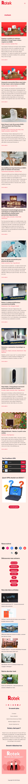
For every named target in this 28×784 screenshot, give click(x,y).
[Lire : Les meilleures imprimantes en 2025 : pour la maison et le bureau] (14, 158)
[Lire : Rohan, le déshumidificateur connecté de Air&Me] (14, 291)
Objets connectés (5, 43)
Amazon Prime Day (10, 129)
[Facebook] (12, 548)
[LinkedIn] (20, 548)
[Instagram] (7, 548)
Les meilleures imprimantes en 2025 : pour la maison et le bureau (13, 168)
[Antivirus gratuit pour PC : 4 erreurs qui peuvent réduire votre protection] (9, 597)
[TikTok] (16, 553)
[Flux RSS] (12, 553)
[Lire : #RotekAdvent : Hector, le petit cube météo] (14, 420)
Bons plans (14, 581)
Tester (23, 462)
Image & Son (4, 350)
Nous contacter (14, 716)
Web (16, 390)
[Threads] (16, 548)
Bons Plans (18, 129)
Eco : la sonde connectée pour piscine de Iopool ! (11, 260)
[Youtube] (13, 705)
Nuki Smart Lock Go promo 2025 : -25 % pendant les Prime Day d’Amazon (12, 126)
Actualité (3, 129)
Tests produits (14, 563)
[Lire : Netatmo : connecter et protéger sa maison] (14, 336)
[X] (3, 548)
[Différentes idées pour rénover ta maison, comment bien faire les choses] (9, 627)
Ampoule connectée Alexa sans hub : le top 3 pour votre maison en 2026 (13, 83)
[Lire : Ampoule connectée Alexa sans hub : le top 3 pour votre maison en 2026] (14, 72)
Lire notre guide (14, 507)
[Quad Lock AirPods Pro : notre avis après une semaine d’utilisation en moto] (9, 679)
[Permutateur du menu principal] (24, 3)
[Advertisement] (14, 526)
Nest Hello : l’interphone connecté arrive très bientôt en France (12, 387)
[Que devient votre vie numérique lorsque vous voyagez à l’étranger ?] (8, 658)
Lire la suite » (4, 59)
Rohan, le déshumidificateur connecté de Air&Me (10, 303)
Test (11, 263)
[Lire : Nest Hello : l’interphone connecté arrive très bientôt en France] (14, 376)
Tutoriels (14, 584)
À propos (14, 713)
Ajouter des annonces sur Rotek (14, 719)
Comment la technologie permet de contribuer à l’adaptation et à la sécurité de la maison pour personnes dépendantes (13, 212)
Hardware (3, 434)
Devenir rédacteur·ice (14, 724)
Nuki (22, 129)
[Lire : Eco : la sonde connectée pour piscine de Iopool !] (14, 248)
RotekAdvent (4, 306)
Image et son (14, 570)
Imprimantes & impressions (7, 171)
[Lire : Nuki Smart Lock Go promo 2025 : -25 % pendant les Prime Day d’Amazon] (14, 115)
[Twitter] (10, 705)
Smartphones (14, 566)
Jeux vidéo (14, 573)
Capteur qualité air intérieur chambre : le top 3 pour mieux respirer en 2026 (11, 40)
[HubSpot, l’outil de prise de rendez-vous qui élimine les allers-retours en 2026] (8, 612)
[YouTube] (24, 548)
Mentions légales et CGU (14, 721)
